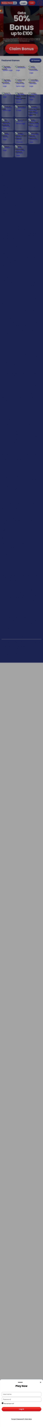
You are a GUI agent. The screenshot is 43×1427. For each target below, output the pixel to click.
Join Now (21, 1416)
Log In (21, 1409)
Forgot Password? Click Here (21, 1419)
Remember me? (9, 1403)
